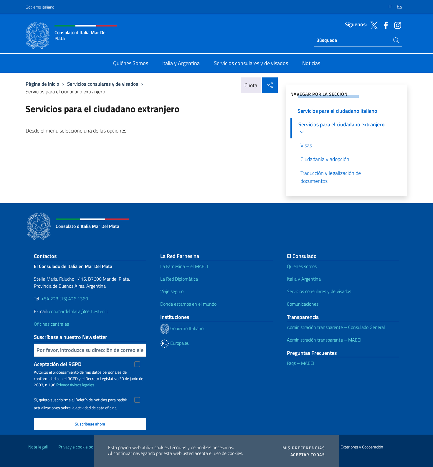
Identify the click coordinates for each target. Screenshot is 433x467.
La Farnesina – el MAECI (184, 266)
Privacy (62, 385)
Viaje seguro (172, 291)
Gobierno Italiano (186, 328)
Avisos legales (82, 385)
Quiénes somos (302, 266)
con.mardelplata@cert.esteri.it (78, 311)
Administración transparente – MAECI (324, 339)
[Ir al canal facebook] (384, 24)
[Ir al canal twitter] (373, 24)
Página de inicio (42, 83)
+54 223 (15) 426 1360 (64, 298)
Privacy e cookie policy (78, 446)
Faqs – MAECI (300, 363)
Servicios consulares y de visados (102, 83)
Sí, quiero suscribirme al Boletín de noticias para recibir (80, 400)
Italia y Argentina (304, 278)
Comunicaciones (302, 303)
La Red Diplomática (179, 278)
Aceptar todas (307, 455)
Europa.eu (179, 343)
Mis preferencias (303, 448)
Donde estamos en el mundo (188, 303)
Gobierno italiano (40, 7)
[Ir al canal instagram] (396, 24)
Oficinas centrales (51, 323)
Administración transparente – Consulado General (336, 327)
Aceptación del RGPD (58, 364)
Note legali (38, 446)
